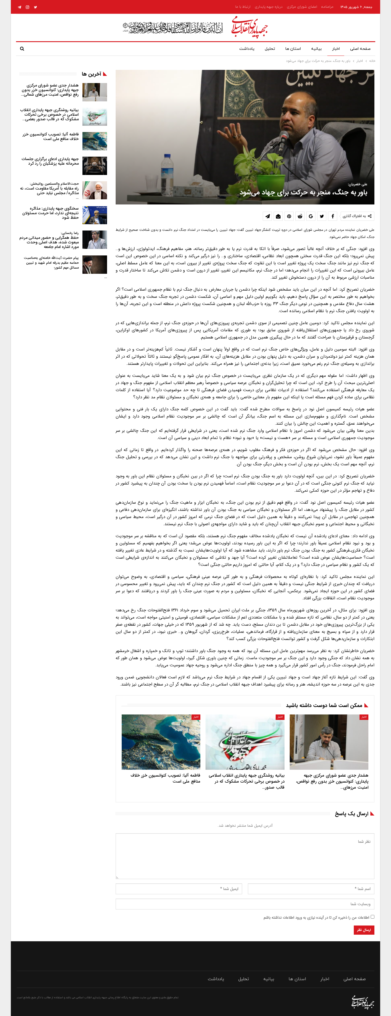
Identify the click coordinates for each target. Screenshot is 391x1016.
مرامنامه (327, 7)
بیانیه (316, 49)
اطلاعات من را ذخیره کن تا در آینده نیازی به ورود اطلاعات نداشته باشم (316, 918)
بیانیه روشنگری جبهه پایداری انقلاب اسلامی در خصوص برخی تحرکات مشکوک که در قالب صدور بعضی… (49, 114)
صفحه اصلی (360, 49)
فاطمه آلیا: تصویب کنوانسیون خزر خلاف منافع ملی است (51, 136)
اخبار (336, 49)
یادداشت (246, 49)
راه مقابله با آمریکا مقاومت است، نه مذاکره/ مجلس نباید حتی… (49, 191)
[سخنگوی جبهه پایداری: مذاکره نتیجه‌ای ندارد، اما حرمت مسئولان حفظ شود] (94, 215)
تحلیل (270, 49)
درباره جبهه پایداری (269, 7)
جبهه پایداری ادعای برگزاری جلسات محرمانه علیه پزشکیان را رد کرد (50, 161)
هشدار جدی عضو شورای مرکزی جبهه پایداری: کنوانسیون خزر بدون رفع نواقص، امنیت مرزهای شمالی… (50, 90)
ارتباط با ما (242, 7)
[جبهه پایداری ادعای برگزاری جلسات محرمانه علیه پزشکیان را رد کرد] (94, 166)
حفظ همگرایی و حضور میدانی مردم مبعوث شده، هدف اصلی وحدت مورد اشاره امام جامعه (49, 240)
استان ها (293, 49)
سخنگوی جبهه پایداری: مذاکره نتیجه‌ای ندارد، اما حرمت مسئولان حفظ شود (50, 213)
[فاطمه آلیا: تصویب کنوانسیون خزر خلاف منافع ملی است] (161, 742)
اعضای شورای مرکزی (302, 7)
